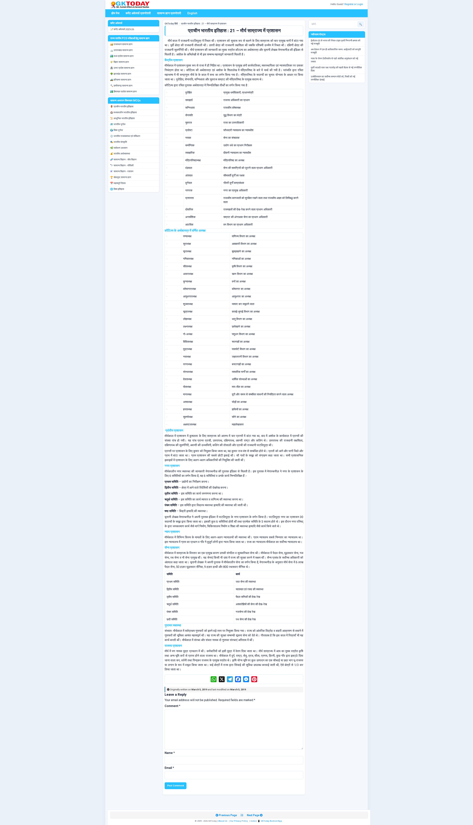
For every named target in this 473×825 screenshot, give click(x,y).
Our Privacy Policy (239, 821)
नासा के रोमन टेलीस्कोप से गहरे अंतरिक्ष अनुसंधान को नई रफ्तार (334, 60)
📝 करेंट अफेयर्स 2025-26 (122, 29)
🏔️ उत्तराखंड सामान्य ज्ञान (121, 50)
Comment (172, 706)
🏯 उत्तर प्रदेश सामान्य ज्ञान (122, 68)
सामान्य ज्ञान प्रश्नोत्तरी (169, 13)
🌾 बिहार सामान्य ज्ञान (119, 62)
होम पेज (115, 13)
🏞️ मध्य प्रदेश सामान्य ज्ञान (121, 56)
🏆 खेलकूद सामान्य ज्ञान (120, 177)
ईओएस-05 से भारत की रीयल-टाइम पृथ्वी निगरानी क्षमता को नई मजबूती (335, 42)
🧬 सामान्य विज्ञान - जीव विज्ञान (123, 159)
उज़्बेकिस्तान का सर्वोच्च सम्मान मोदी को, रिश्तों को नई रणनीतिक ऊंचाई (333, 78)
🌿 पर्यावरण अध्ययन (118, 147)
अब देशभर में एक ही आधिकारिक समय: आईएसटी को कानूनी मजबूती (336, 51)
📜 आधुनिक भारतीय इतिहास (122, 118)
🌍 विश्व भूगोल (116, 130)
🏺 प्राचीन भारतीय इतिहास (121, 106)
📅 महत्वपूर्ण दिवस (118, 183)
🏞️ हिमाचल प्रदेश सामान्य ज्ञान (123, 91)
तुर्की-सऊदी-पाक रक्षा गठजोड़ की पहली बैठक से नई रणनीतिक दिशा (336, 69)
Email (169, 768)
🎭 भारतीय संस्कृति (118, 142)
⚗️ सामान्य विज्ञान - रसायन (121, 171)
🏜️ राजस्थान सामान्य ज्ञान (121, 44)
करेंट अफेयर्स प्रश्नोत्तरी (138, 13)
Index (253, 821)
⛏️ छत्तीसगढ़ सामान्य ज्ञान (121, 85)
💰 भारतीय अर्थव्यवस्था (120, 153)
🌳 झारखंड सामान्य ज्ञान (120, 73)
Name (170, 753)
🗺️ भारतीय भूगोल (117, 124)
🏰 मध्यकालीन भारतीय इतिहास (123, 112)
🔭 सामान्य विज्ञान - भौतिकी (122, 165)
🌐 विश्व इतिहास (117, 189)
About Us (222, 821)
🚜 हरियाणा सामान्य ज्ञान (120, 79)
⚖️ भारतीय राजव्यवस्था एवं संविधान (125, 136)
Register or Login (354, 4)
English (192, 13)
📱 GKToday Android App (270, 821)
